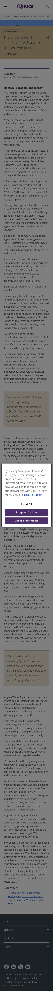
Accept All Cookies (26, 512)
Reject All (26, 503)
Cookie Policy (33, 495)
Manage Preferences (26, 520)
